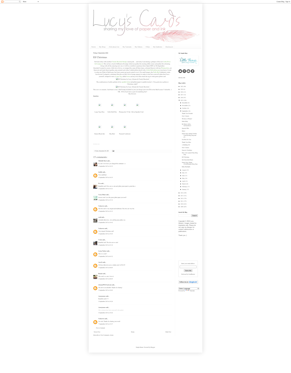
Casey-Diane (102, 195)
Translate (192, 291)
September (185, 111)
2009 (182, 206)
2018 (182, 92)
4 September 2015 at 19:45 (105, 234)
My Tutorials (127, 47)
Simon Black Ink (99, 134)
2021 (182, 86)
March (184, 184)
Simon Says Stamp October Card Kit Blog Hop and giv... (189, 135)
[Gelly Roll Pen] (112, 106)
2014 (182, 193)
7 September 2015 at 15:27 (105, 324)
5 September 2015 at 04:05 (105, 267)
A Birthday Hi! (186, 145)
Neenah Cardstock (124, 134)
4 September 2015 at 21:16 (105, 245)
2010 (182, 204)
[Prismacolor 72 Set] (124, 106)
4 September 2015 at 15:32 (105, 200)
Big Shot (112, 134)
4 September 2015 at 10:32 (105, 166)
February (184, 186)
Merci (183, 131)
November (185, 105)
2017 (182, 95)
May (183, 178)
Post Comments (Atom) (107, 335)
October (184, 108)
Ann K (100, 262)
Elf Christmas (100, 57)
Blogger (153, 347)
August (184, 170)
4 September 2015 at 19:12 (105, 211)
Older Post (168, 332)
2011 (182, 201)
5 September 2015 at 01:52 (105, 256)
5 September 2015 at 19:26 (105, 301)
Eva (99, 183)
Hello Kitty (185, 121)
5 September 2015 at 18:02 (105, 290)
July (183, 173)
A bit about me (114, 47)
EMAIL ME (181, 78)
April (183, 181)
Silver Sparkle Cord (137, 112)
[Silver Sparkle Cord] (137, 106)
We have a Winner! (187, 119)
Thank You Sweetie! (187, 113)
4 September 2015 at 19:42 (105, 222)
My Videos (138, 47)
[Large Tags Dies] (99, 106)
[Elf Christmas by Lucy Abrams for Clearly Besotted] (132, 87)
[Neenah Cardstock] (124, 128)
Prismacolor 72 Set (124, 112)
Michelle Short (102, 161)
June (183, 175)
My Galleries (157, 47)
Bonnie (100, 274)
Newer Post (97, 332)
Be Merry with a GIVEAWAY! (186, 124)
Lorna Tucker (102, 251)
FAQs (148, 47)
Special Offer (185, 128)
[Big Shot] (112, 128)
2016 (182, 97)
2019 (182, 89)
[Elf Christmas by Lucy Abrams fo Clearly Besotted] (132, 79)
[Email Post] (113, 151)
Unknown (101, 206)
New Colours (185, 116)
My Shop (102, 47)
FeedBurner (192, 274)
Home (93, 47)
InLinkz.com (96, 144)
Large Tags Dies (99, 112)
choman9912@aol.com (104, 285)
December (185, 103)
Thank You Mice (186, 142)
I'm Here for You (186, 139)
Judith (100, 172)
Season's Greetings (187, 150)
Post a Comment (100, 328)
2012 (182, 198)
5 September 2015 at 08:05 (105, 279)
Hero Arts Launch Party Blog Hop (190, 153)
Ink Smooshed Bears (187, 160)
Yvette (100, 240)
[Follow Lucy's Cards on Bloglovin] (188, 283)
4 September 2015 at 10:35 (105, 177)
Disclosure (169, 47)
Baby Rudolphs (186, 167)
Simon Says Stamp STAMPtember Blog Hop (189, 163)
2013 (182, 195)
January (184, 189)
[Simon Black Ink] (99, 128)
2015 (182, 100)
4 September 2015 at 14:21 (105, 188)
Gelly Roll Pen (112, 112)
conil (99, 217)
